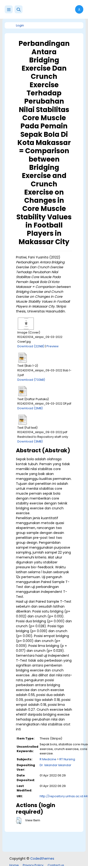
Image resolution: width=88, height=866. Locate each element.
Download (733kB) (31, 380)
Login (20, 25)
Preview (52, 346)
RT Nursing (67, 759)
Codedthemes (42, 858)
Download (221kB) (30, 346)
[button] (19, 9)
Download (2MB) (30, 408)
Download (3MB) (30, 441)
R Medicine (48, 759)
